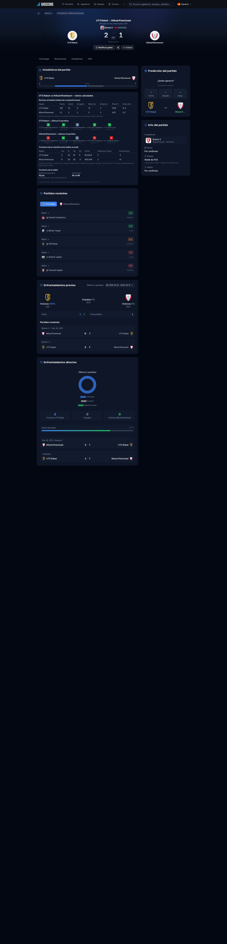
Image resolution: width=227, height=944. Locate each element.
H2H (90, 59)
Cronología (44, 59)
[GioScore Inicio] (45, 4)
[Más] (124, 4)
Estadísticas (77, 59)
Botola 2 (109, 27)
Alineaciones (60, 59)
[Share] (118, 47)
